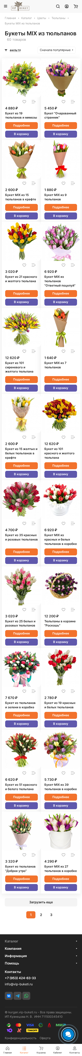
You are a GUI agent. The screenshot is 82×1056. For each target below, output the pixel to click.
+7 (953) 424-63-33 (20, 978)
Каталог (11, 941)
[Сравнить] (33, 101)
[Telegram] (17, 996)
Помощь (12, 963)
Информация (16, 956)
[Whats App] (26, 996)
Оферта (45, 1038)
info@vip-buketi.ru (19, 984)
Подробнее (21, 125)
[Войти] (66, 6)
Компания (13, 949)
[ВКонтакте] (9, 996)
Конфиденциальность (20, 1038)
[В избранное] (24, 101)
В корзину (21, 134)
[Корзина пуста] (76, 6)
